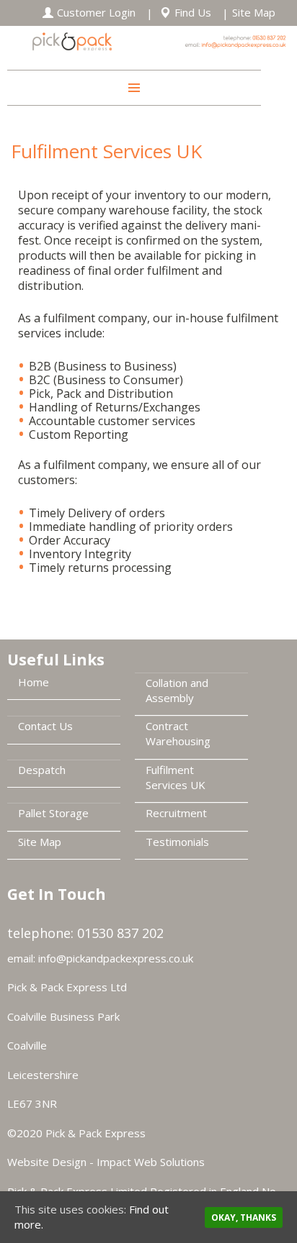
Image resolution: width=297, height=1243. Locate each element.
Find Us (192, 12)
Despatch (42, 769)
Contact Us (45, 726)
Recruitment (176, 813)
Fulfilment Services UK (175, 777)
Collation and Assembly (177, 690)
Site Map (253, 12)
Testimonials (177, 841)
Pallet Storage (53, 813)
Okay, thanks (243, 1217)
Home (33, 682)
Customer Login (96, 12)
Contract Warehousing (178, 733)
